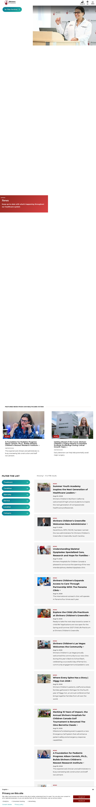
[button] (87, 3)
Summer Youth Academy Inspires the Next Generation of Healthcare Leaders (70, 489)
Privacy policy (19, 804)
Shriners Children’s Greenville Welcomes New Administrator (69, 522)
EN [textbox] (87, 4)
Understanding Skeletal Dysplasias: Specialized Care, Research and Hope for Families (70, 552)
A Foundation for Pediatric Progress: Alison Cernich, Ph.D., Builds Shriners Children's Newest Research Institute (70, 758)
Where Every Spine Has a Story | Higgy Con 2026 (70, 679)
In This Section (11, 9)
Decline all (81, 801)
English (4, 789)
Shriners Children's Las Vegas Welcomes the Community (69, 645)
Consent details (7, 804)
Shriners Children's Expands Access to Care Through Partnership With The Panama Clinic (70, 585)
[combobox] (16, 482)
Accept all (82, 797)
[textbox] (15, 482)
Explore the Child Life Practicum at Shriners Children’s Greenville (71, 614)
